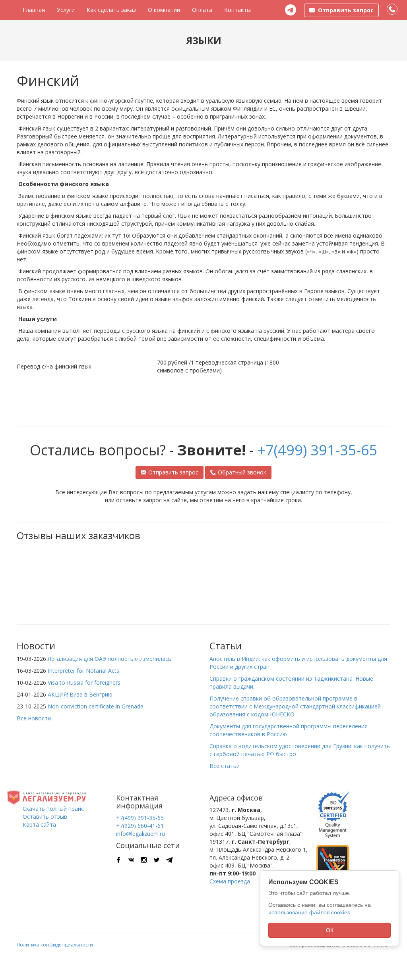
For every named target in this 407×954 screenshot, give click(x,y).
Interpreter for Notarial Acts (83, 670)
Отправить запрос (173, 472)
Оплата (202, 9)
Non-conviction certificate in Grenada (95, 706)
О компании (164, 9)
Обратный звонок (242, 472)
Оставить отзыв (45, 816)
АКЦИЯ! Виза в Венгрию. (81, 694)
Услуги (66, 9)
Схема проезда (229, 881)
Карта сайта (39, 824)
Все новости (34, 718)
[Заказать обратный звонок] (392, 9)
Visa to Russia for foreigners (84, 682)
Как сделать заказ (111, 9)
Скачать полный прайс (53, 808)
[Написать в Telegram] (290, 9)
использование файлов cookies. (310, 912)
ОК (329, 930)
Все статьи (224, 766)
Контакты (237, 9)
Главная (34, 9)
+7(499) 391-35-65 (317, 450)
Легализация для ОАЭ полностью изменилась (109, 658)
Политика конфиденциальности (55, 944)
